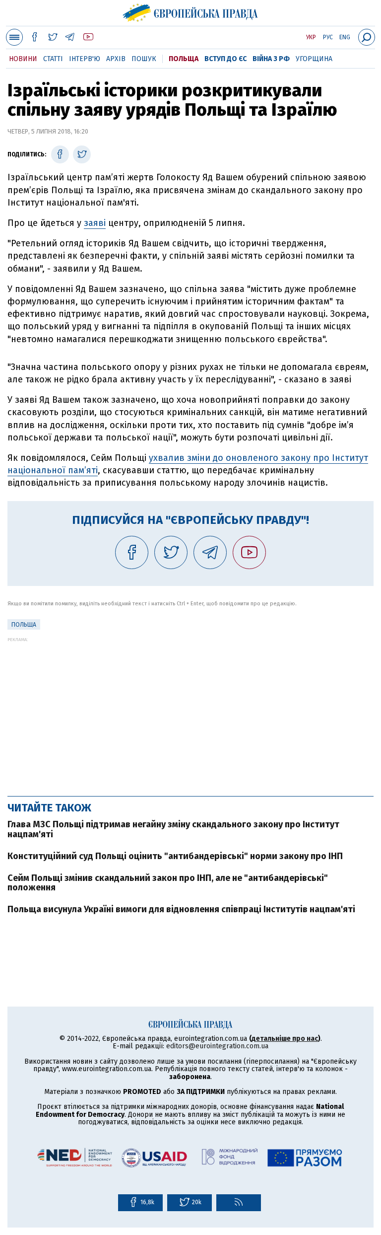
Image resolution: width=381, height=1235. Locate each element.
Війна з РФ (271, 59)
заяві (95, 223)
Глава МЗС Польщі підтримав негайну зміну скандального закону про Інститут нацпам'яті (173, 829)
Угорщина (314, 59)
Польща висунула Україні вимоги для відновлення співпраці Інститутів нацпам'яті (181, 909)
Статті (53, 59)
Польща (183, 59)
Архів (116, 59)
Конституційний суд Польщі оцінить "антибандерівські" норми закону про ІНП (175, 856)
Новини (23, 59)
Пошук (143, 59)
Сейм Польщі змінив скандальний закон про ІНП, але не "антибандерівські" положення (167, 882)
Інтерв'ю (84, 59)
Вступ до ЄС (225, 59)
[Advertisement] (190, 711)
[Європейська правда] (191, 11)
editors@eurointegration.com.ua (217, 1046)
